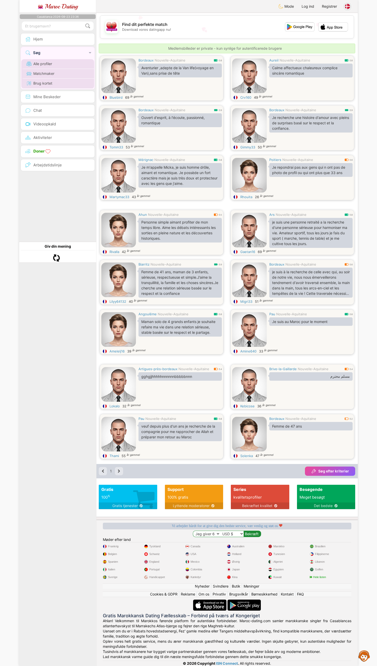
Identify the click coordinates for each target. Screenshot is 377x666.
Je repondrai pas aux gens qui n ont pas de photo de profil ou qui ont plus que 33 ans (308, 170)
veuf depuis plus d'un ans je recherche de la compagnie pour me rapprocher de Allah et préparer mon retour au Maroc (178, 431)
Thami (114, 456)
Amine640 (248, 351)
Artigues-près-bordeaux (157, 369)
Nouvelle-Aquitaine (170, 60)
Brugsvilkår (238, 594)
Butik (236, 586)
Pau (272, 314)
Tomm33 (116, 147)
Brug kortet (42, 83)
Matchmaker (43, 73)
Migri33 (246, 301)
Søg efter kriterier (333, 471)
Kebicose (247, 406)
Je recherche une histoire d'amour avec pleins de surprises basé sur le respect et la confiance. (310, 122)
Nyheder (202, 586)
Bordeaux (146, 60)
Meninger (251, 586)
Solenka (246, 456)
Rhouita (246, 197)
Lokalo (115, 406)
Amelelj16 (117, 351)
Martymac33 (119, 197)
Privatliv (219, 594)
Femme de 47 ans (287, 426)
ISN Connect (227, 663)
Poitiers (275, 160)
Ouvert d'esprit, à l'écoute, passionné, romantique (173, 120)
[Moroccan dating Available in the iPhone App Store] (210, 602)
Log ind (308, 6)
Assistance (364, 655)
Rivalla (114, 252)
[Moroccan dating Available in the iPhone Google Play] (244, 602)
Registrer (329, 6)
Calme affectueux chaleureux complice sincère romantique (305, 70)
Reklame (188, 594)
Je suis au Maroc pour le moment (300, 321)
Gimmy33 (247, 147)
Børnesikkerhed (264, 594)
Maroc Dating (60, 6)
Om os (204, 594)
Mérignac (145, 160)
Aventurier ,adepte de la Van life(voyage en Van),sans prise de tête (177, 70)
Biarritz (144, 264)
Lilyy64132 (118, 301)
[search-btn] (88, 26)
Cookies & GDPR (163, 594)
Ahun (142, 215)
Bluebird (116, 97)
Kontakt (287, 594)
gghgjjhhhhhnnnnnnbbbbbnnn (166, 376)
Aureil (274, 60)
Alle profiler (42, 64)
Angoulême (147, 314)
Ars (272, 215)
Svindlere (221, 586)
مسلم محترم (340, 376)
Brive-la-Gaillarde (283, 369)
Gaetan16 (247, 252)
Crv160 (245, 97)
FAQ (300, 594)
